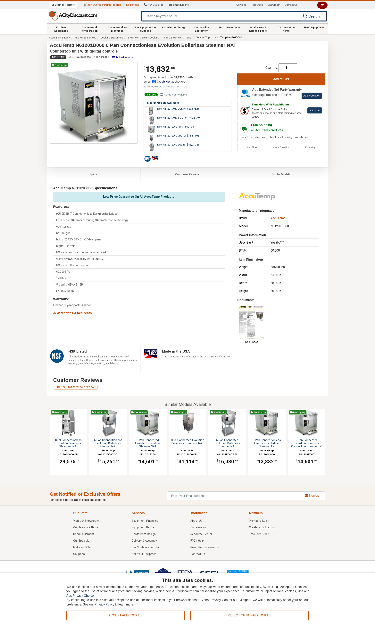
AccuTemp (58, 57)
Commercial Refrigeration (89, 29)
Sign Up (313, 495)
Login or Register (64, 5)
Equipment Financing (145, 520)
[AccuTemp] (256, 195)
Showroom (274, 4)
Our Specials (81, 540)
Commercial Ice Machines (117, 29)
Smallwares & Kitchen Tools (258, 29)
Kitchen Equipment (61, 29)
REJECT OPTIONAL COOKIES (249, 615)
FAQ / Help (197, 540)
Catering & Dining (173, 27)
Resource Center (201, 534)
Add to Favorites (124, 57)
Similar (281, 174)
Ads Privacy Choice (80, 595)
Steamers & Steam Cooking (143, 37)
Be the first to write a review (75, 387)
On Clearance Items (286, 29)
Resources (257, 4)
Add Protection (311, 95)
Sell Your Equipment (145, 554)
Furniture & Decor (230, 27)
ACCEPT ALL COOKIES (125, 615)
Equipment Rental (143, 527)
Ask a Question (281, 147)
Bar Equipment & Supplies (145, 29)
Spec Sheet (252, 147)
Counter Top (203, 37)
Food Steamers (173, 37)
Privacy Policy (104, 604)
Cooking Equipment (112, 37)
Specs (94, 174)
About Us (196, 520)
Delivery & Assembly (144, 540)
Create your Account (262, 527)
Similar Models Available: (163, 102)
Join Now (314, 110)
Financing (133, 4)
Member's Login (259, 520)
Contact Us (291, 4)
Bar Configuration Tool (146, 547)
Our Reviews (198, 527)
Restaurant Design (144, 534)
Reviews (187, 174)
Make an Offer (82, 547)
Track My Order (259, 534)
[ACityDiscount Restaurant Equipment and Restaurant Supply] (73, 15)
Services (241, 4)
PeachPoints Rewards (204, 547)
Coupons (79, 554)
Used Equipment (314, 27)
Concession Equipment (201, 29)
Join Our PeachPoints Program (104, 4)
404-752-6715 (155, 4)
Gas (189, 37)
